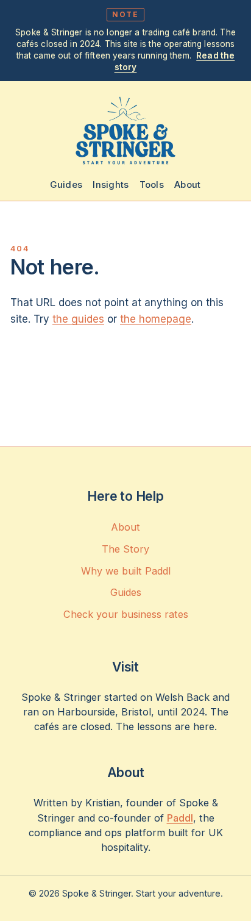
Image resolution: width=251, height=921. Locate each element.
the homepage (155, 319)
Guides (66, 184)
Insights (111, 184)
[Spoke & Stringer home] (125, 130)
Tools (152, 184)
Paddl (180, 818)
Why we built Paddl (126, 571)
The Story (125, 549)
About (187, 184)
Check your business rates (125, 614)
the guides (78, 319)
